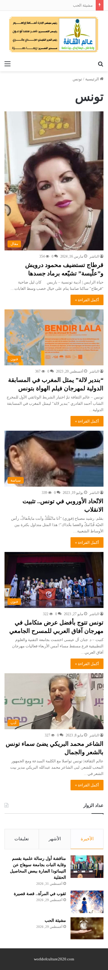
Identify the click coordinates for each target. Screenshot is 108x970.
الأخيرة (87, 838)
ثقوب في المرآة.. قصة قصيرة (40, 893)
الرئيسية (92, 79)
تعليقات (21, 838)
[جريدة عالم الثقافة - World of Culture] (54, 34)
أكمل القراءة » (87, 300)
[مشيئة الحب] (87, 928)
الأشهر (55, 838)
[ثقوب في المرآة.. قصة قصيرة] (87, 902)
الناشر (94, 256)
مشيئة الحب (83, 5)
